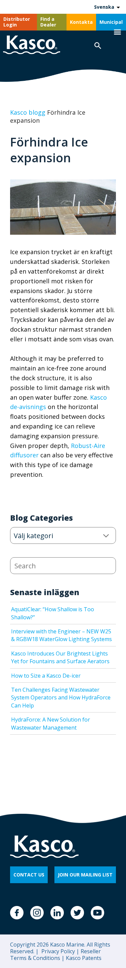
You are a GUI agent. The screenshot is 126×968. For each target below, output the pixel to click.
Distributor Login (16, 22)
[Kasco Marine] (31, 46)
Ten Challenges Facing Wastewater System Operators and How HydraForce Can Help (61, 697)
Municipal (111, 22)
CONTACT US (28, 874)
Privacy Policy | (59, 951)
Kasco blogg (27, 112)
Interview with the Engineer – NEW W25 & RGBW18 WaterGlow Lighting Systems (61, 635)
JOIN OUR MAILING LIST (85, 874)
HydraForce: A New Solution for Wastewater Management (50, 723)
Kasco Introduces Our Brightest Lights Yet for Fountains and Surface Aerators (60, 657)
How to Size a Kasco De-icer (46, 675)
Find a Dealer (48, 22)
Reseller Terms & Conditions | (55, 955)
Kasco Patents (83, 958)
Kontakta (81, 22)
